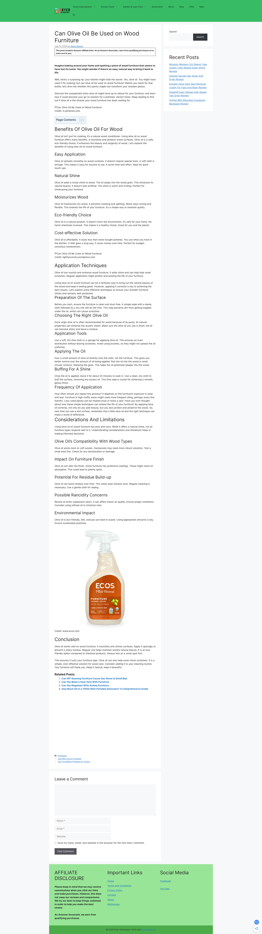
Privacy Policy (114, 890)
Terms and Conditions (119, 885)
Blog (181, 6)
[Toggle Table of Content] (80, 120)
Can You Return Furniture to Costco (74, 761)
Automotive (157, 6)
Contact (111, 895)
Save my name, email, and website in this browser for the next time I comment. (101, 843)
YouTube (165, 888)
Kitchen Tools (107, 6)
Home (110, 881)
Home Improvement (82, 6)
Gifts (191, 6)
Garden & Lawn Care (133, 6)
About (171, 6)
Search (173, 31)
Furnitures (62, 755)
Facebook (165, 881)
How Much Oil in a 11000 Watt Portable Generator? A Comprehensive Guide (105, 689)
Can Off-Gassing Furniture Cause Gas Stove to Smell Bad (94, 678)
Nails (201, 6)
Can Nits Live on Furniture (69, 758)
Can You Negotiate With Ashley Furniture (85, 685)
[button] (74, 15)
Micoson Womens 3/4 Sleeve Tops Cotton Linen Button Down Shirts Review (188, 68)
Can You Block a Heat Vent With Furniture (85, 682)
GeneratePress (149, 929)
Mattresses (113, 904)
